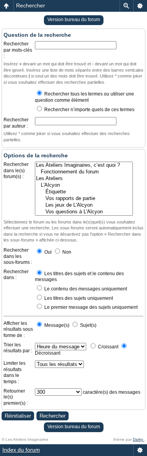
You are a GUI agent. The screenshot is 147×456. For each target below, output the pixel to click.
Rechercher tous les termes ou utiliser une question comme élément (84, 97)
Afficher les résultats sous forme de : (18, 329)
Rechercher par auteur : (16, 123)
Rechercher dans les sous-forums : (18, 256)
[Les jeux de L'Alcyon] (83, 205)
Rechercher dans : (16, 275)
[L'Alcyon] (83, 185)
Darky (138, 439)
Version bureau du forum (73, 19)
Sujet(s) (87, 325)
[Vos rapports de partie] (83, 198)
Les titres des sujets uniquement (78, 298)
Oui (47, 252)
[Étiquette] (83, 192)
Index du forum (21, 450)
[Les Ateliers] (83, 178)
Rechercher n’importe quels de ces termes (88, 109)
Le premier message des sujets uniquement (90, 307)
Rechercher (30, 5)
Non (66, 252)
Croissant (107, 347)
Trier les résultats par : (18, 348)
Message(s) (57, 325)
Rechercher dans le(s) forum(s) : (16, 170)
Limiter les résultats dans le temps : (14, 372)
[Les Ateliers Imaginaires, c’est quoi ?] (83, 165)
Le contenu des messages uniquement (85, 289)
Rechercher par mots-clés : (18, 50)
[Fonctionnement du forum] (83, 172)
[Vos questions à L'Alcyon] (83, 212)
